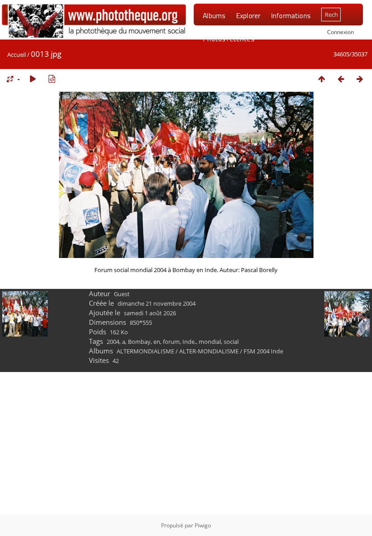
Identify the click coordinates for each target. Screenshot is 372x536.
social (231, 341)
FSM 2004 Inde (263, 351)
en (156, 341)
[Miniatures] (321, 79)
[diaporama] (32, 79)
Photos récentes (228, 38)
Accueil (16, 54)
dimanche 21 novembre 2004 (156, 303)
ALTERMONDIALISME (145, 351)
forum (171, 341)
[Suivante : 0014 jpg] (359, 79)
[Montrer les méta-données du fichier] (51, 79)
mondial (210, 341)
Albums (214, 15)
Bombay (139, 341)
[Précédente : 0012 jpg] (340, 79)
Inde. (189, 341)
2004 (113, 341)
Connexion (340, 31)
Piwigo (203, 525)
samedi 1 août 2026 (150, 313)
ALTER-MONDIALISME (209, 351)
